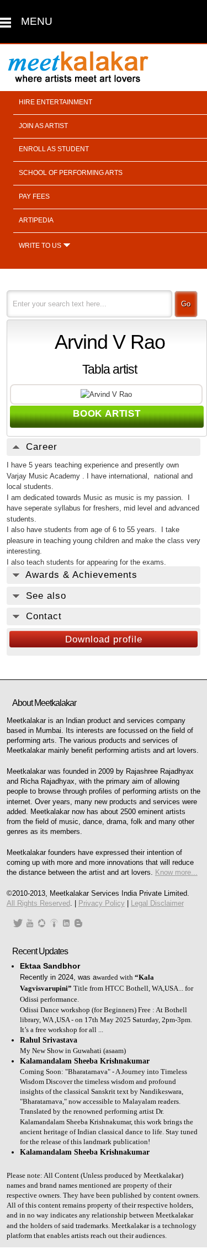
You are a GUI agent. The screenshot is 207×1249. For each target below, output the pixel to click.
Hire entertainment (55, 102)
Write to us (40, 245)
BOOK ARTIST (107, 413)
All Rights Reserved (38, 903)
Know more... (176, 872)
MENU (36, 21)
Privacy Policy (101, 903)
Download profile (103, 639)
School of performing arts (71, 173)
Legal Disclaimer (157, 903)
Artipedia (36, 220)
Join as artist (43, 126)
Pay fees (34, 196)
